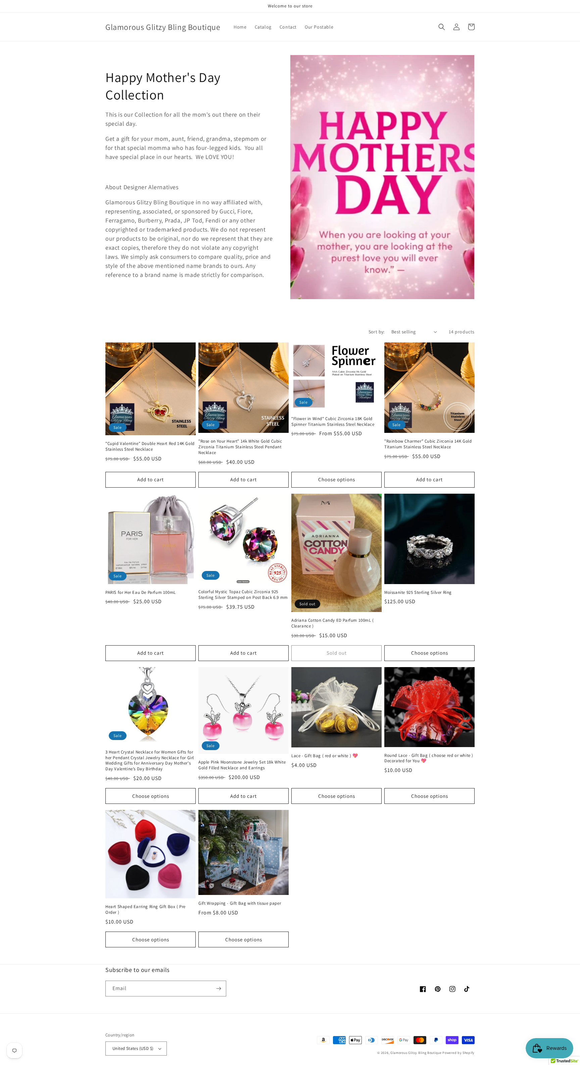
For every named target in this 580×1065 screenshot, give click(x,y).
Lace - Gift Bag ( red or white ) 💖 (324, 756)
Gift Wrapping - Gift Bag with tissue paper (239, 903)
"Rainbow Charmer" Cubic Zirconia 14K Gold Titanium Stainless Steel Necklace (428, 444)
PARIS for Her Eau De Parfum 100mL (140, 592)
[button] (441, 26)
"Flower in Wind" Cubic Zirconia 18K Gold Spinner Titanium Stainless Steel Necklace (333, 421)
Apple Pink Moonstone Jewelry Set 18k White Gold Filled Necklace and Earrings (242, 765)
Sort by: (377, 332)
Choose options (336, 479)
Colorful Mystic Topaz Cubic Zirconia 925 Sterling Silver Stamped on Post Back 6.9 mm (243, 594)
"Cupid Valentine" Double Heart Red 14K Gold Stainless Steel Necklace (150, 446)
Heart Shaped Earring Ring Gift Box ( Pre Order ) (145, 909)
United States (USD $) (132, 1048)
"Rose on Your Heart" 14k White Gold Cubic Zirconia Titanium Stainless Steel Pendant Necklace (240, 447)
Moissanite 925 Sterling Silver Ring (418, 592)
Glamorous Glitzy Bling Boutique (416, 1053)
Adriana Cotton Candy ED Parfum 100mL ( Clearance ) (332, 623)
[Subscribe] (218, 988)
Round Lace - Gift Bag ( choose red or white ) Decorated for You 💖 (428, 758)
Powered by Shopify (458, 1053)
